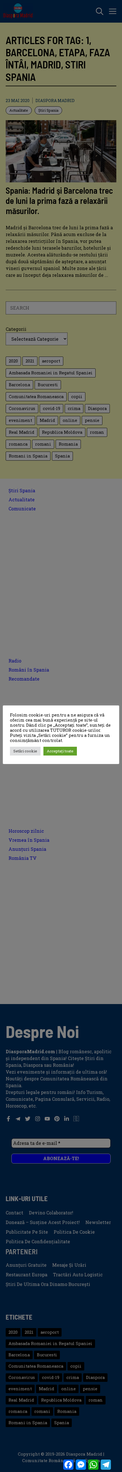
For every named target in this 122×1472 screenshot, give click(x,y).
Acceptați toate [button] (60, 751)
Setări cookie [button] (25, 751)
